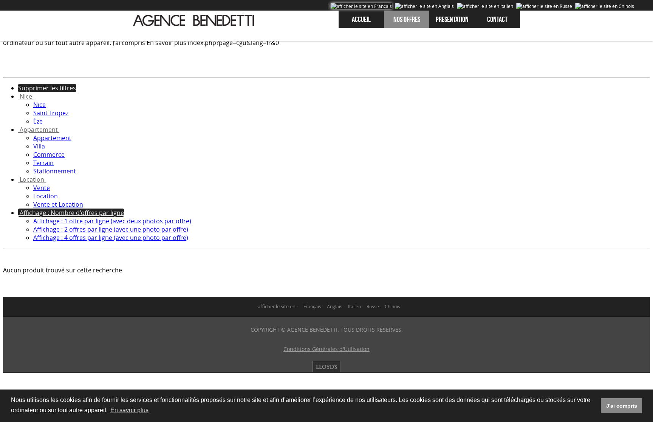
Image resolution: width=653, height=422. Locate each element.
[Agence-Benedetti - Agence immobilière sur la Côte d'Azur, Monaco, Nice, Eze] (193, 20)
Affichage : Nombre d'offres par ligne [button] (71, 213)
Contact (497, 19)
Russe (373, 306)
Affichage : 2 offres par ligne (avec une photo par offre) (110, 229)
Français (312, 306)
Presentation (452, 19)
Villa (39, 146)
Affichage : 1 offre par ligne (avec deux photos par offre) (112, 221)
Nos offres (406, 19)
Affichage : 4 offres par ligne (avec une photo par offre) (110, 237)
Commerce (49, 154)
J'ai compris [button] (621, 406)
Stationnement (54, 171)
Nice (39, 104)
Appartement (52, 138)
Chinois (392, 306)
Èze (38, 121)
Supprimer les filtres (47, 88)
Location (45, 196)
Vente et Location (58, 204)
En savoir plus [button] (129, 410)
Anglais (334, 306)
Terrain (43, 163)
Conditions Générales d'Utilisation (326, 348)
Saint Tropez (50, 113)
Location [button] (32, 179)
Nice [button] (26, 96)
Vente (41, 188)
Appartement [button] (38, 129)
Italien (354, 306)
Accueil (361, 19)
